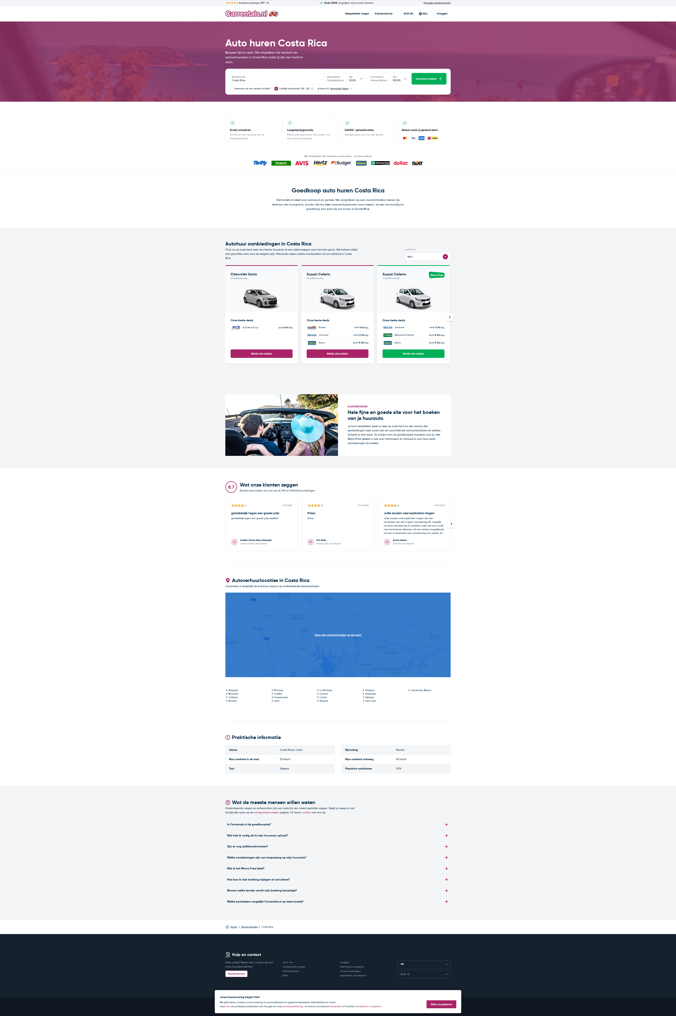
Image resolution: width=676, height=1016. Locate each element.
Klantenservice (383, 14)
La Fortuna (326, 690)
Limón (323, 697)
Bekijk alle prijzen (261, 354)
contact (306, 812)
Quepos (369, 690)
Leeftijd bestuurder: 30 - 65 (294, 88)
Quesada (370, 693)
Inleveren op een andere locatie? (252, 88)
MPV (285, 975)
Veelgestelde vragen (357, 14)
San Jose (370, 700)
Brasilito (233, 693)
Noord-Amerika (249, 926)
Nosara (324, 700)
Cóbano (233, 697)
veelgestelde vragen (266, 812)
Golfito (278, 693)
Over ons (288, 962)
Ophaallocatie (238, 76)
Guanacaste (281, 697)
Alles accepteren (441, 1004)
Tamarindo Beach (421, 690)
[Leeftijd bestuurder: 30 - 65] (276, 88)
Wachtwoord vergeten (352, 966)
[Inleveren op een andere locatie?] (231, 88)
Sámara (369, 697)
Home (234, 926)
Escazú (233, 700)
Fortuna (278, 690)
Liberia (324, 693)
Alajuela (233, 690)
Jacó (277, 700)
